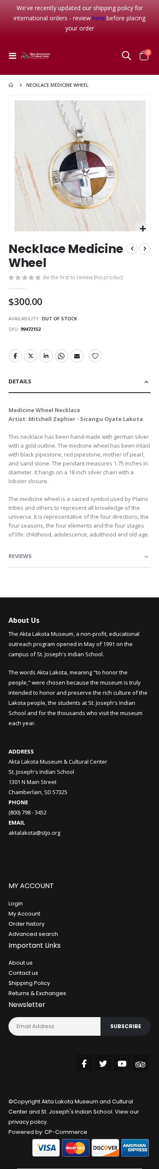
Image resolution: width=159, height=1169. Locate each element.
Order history (26, 924)
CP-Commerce (66, 1132)
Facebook (15, 356)
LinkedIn (46, 356)
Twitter (30, 356)
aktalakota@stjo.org (34, 832)
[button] (142, 229)
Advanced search (33, 934)
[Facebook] (84, 1062)
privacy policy (27, 1122)
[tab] (79, 382)
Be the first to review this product (83, 277)
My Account (24, 914)
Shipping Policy (29, 983)
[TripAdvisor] (140, 1062)
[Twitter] (103, 1062)
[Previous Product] (132, 249)
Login (15, 903)
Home (11, 85)
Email (77, 356)
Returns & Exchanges (37, 993)
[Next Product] (145, 249)
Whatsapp (61, 356)
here (98, 18)
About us (20, 963)
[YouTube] (121, 1062)
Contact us (23, 973)
